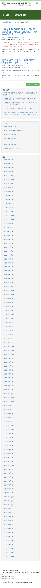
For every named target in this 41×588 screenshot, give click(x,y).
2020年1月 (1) (8, 390)
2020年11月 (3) (9, 350)
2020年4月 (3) (8, 378)
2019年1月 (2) (8, 421)
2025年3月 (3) (8, 199)
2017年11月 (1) (9, 461)
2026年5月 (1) (8, 160)
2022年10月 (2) (9, 295)
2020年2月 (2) (8, 386)
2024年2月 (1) (8, 243)
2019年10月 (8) (9, 402)
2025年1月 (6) (8, 207)
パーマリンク (26, 39)
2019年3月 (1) (8, 414)
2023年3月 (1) (8, 279)
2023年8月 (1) (8, 263)
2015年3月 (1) (8, 536)
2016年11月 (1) (9, 501)
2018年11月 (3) (9, 425)
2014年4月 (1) (8, 544)
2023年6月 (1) (8, 267)
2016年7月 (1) (8, 517)
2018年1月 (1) (8, 457)
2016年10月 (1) (9, 505)
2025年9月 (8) (8, 188)
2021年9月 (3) (8, 322)
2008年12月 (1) (9, 552)
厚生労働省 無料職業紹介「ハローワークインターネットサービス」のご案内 (20, 104)
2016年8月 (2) (8, 513)
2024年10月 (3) (9, 219)
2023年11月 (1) (9, 255)
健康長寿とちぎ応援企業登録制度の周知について (19, 99)
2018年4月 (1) (8, 449)
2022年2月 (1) (8, 303)
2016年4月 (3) (8, 525)
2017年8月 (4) (8, 473)
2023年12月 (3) (9, 251)
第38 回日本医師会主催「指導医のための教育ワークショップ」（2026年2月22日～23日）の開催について (20, 114)
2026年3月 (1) (8, 168)
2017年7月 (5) (8, 477)
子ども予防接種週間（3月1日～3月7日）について (19, 109)
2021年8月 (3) (8, 326)
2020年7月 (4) (8, 366)
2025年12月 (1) (9, 176)
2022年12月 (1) (9, 287)
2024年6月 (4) (8, 231)
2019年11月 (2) (9, 398)
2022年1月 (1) (8, 306)
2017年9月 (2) (8, 469)
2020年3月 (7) (8, 382)
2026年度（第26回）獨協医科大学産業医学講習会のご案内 (20, 94)
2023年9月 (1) (8, 259)
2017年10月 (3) (9, 465)
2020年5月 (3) (8, 374)
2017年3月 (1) (8, 489)
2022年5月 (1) (8, 299)
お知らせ (16, 22)
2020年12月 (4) (9, 346)
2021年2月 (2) (8, 338)
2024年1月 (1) (8, 247)
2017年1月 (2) (8, 493)
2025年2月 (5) (8, 203)
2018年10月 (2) (9, 429)
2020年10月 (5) (9, 354)
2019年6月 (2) (8, 410)
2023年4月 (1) (8, 275)
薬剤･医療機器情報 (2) (11, 138)
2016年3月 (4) (8, 529)
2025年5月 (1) (8, 191)
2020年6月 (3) (8, 370)
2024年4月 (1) (8, 239)
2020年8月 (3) (8, 362)
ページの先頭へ (33, 84)
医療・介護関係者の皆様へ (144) (14, 130)
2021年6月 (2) (8, 334)
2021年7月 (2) (8, 330)
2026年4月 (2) (8, 164)
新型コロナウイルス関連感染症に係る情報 (16, 76)
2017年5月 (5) (8, 485)
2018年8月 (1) (8, 433)
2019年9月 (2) (8, 406)
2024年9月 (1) (8, 223)
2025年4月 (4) (8, 195)
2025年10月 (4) (9, 184)
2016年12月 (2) (9, 497)
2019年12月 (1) (9, 394)
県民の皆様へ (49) (10, 126)
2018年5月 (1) (8, 445)
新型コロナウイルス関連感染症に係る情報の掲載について (19, 61)
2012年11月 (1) (9, 548)
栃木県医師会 (7, 22)
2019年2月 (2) (8, 417)
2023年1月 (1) (8, 283)
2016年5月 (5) (8, 521)
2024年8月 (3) (8, 227)
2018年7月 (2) (8, 437)
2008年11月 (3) (9, 556)
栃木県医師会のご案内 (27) (12, 148)
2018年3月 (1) (8, 453)
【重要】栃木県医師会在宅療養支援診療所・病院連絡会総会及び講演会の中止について (19, 31)
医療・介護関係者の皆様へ (16, 37)
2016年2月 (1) (8, 532)
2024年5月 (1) (8, 235)
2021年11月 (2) (9, 314)
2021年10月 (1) (9, 318)
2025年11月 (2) (9, 180)
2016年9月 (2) (8, 509)
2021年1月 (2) (8, 342)
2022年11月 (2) (9, 291)
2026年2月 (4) (8, 172)
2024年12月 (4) (9, 211)
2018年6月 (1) (8, 441)
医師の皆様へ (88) (10, 144)
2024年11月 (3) (9, 215)
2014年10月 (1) (9, 540)
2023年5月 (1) (8, 271)
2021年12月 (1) (9, 310)
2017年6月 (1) (8, 481)
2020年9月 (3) (8, 358)
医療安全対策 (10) (10, 134)
